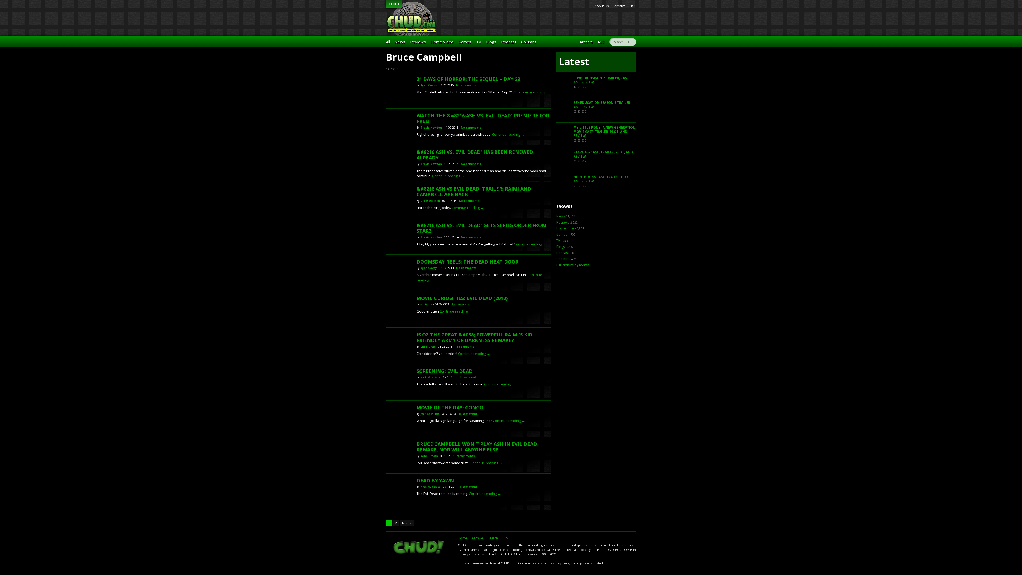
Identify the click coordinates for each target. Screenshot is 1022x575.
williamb (426, 304)
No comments (466, 85)
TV (478, 41)
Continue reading (529, 92)
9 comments (466, 456)
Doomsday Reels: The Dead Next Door (467, 261)
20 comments (468, 414)
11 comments (464, 346)
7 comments (469, 377)
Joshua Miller (429, 414)
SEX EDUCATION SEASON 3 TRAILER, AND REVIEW (602, 104)
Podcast (508, 41)
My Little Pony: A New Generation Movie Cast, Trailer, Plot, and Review (605, 131)
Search (493, 538)
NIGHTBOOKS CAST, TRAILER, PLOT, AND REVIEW (602, 179)
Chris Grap (428, 346)
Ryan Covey (428, 85)
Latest (574, 61)
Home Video (442, 41)
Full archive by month (573, 265)
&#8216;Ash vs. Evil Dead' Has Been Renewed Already (475, 155)
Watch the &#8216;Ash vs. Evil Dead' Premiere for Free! (483, 118)
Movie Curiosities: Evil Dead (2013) (462, 298)
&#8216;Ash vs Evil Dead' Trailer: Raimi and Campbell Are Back (474, 192)
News (400, 41)
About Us (602, 6)
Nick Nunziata (430, 377)
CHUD (394, 3)
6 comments (469, 486)
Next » (406, 523)
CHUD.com (419, 548)
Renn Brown (429, 456)
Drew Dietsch (430, 201)
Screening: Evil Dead (445, 371)
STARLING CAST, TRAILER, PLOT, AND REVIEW (603, 154)
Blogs (491, 41)
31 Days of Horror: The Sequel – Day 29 (468, 79)
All (388, 41)
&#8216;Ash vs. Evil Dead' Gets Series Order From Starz (481, 228)
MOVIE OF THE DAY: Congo (450, 407)
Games (464, 41)
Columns (529, 41)
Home (462, 538)
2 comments (460, 304)
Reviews (418, 41)
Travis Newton (431, 127)
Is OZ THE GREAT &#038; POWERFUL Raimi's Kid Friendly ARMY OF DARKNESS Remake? (475, 337)
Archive (619, 6)
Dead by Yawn (435, 480)
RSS (633, 6)
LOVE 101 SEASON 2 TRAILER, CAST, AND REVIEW (602, 80)
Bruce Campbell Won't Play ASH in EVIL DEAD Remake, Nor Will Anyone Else (477, 447)
